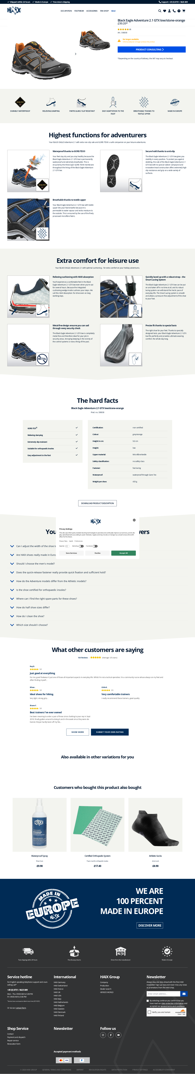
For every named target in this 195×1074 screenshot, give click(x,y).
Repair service (13, 1040)
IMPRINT (80, 1069)
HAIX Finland (59, 1015)
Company (104, 982)
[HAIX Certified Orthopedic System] (98, 825)
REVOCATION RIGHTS (97, 1069)
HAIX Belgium (59, 1005)
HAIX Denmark (59, 1012)
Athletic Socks (155, 855)
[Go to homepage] (14, 10)
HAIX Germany (59, 982)
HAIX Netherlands (61, 1002)
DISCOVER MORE (149, 925)
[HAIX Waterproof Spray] (40, 825)
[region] (41, 54)
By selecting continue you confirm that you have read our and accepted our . (168, 1003)
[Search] (159, 11)
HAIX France (58, 989)
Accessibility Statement (164, 1069)
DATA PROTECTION (119, 1069)
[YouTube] (118, 1035)
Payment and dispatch (16, 1037)
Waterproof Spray (39, 855)
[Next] (75, 54)
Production (104, 985)
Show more (78, 732)
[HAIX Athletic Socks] (155, 825)
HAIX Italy (57, 999)
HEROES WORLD (106, 992)
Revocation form (13, 1044)
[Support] (174, 11)
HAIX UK (57, 992)
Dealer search (105, 989)
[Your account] (169, 11)
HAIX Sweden (59, 1009)
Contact (10, 1034)
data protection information (172, 1003)
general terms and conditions (172, 1006)
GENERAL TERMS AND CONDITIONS (56, 1069)
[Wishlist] (164, 11)
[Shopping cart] (184, 11)
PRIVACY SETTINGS (140, 1069)
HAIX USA (57, 995)
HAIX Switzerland (60, 985)
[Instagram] (103, 1035)
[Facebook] (111, 1035)
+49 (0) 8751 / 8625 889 (17, 989)
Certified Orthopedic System (97, 855)
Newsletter (63, 1028)
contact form (21, 1008)
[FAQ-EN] (179, 11)
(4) (124, 29)
